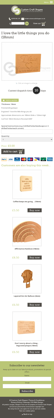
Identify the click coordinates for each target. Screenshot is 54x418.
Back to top (27, 414)
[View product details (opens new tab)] (27, 184)
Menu (46, 2)
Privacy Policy (16, 402)
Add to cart (10, 151)
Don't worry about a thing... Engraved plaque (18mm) (27, 344)
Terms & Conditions (36, 400)
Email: (27, 383)
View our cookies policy (27, 411)
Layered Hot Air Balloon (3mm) (27, 296)
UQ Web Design (37, 402)
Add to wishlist (11, 100)
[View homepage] (27, 10)
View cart (37, 23)
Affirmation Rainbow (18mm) (27, 249)
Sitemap (26, 402)
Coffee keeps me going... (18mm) (27, 201)
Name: (27, 375)
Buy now (34, 210)
